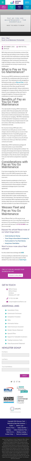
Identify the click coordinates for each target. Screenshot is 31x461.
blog (7, 38)
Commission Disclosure (14, 313)
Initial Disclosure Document (15, 327)
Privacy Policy (10, 428)
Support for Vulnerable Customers (17, 337)
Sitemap (8, 430)
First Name (5, 352)
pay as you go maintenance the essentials (13, 40)
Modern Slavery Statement (15, 330)
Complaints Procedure (14, 317)
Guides (11, 425)
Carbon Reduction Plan (20, 430)
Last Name (5, 359)
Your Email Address (7, 366)
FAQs (9, 320)
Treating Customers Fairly (15, 340)
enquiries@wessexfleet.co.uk (17, 301)
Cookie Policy (9, 434)
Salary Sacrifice (22, 428)
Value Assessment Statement (16, 343)
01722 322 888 (13, 298)
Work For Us (10, 432)
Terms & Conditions (22, 434)
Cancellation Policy (13, 310)
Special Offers (12, 333)
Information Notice (13, 323)
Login (11, 7)
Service (27, 2)
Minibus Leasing (21, 432)
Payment (4, 7)
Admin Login (19, 425)
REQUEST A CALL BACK (15, 275)
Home (3, 38)
